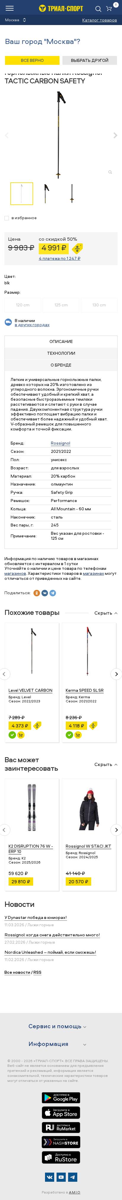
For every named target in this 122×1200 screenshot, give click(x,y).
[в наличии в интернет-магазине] (21, 735)
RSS (37, 972)
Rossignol (60, 443)
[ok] (36, 593)
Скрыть (103, 613)
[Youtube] (61, 1177)
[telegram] (52, 593)
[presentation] (9, 135)
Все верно (32, 60)
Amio (75, 1192)
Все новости (17, 972)
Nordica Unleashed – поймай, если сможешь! (50, 952)
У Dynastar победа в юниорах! (35, 917)
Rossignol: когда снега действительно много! (52, 935)
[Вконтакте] (49, 1177)
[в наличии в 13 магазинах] (12, 735)
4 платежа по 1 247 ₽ (60, 258)
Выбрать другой (89, 60)
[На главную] (61, 8)
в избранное (24, 217)
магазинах (93, 573)
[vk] (44, 593)
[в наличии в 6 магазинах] (69, 735)
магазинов (15, 573)
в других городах (32, 324)
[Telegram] (72, 1177)
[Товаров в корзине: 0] (110, 9)
